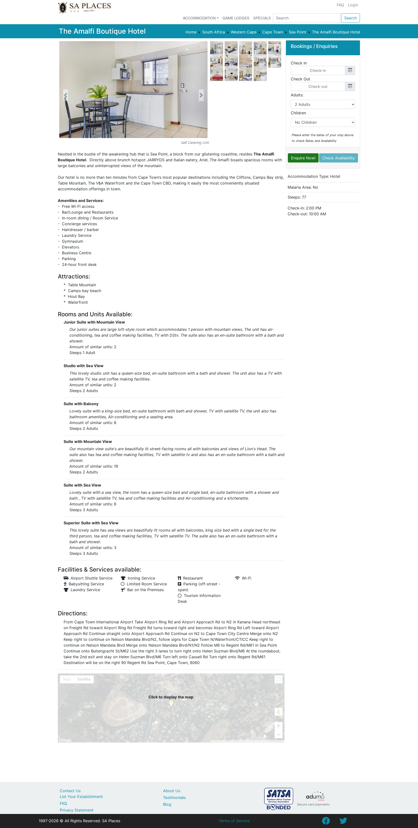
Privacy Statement (76, 810)
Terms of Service (234, 820)
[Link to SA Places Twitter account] (343, 822)
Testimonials (174, 797)
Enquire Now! (303, 157)
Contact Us (70, 790)
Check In (299, 63)
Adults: (297, 95)
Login (353, 4)
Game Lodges (236, 17)
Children (298, 112)
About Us (171, 790)
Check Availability (338, 157)
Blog (167, 804)
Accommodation (199, 17)
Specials (262, 17)
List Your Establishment (81, 796)
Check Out (300, 79)
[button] (65, 95)
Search (350, 17)
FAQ (340, 4)
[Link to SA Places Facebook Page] (326, 822)
